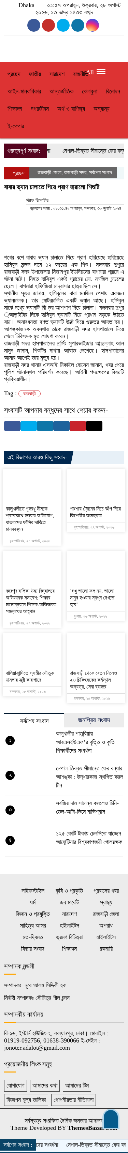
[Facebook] (12, 426)
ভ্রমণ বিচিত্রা (69, 937)
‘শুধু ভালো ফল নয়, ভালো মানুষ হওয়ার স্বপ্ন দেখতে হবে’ (92, 597)
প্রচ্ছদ (14, 74)
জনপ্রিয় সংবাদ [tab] (94, 720)
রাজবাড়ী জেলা (49, 172)
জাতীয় (35, 74)
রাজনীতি (80, 74)
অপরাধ (106, 925)
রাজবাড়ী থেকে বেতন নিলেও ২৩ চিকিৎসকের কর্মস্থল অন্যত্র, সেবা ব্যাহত (93, 680)
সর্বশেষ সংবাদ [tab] (34, 721)
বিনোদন (113, 91)
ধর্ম (32, 902)
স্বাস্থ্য (106, 902)
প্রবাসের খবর (106, 890)
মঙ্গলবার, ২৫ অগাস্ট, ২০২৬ (27, 691)
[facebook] (33, 25)
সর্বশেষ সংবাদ (100, 172)
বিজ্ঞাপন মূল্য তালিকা (26, 1099)
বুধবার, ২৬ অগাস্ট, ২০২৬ (90, 616)
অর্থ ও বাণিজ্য (71, 108)
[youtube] (48, 25)
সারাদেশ (57, 74)
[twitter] (77, 25)
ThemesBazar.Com (92, 1127)
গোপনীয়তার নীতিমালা (74, 1099)
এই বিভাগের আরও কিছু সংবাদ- (37, 457)
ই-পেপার (16, 126)
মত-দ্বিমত (33, 937)
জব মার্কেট (69, 902)
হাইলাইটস (69, 925)
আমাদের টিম (77, 1085)
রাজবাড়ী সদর (75, 172)
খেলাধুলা (89, 91)
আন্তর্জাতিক (61, 91)
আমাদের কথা (44, 1085)
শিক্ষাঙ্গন (15, 108)
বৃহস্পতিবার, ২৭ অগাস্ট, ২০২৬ (29, 540)
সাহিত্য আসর (33, 925)
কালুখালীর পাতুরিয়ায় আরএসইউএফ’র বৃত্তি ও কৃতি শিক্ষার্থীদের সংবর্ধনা (85, 742)
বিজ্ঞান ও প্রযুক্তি (33, 914)
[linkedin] (92, 25)
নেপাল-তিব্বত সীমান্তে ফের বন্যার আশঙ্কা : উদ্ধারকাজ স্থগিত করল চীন (89, 777)
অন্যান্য (102, 108)
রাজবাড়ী (29, 393)
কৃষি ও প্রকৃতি (69, 890)
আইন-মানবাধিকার (24, 91)
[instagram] (63, 25)
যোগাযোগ (15, 1085)
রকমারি (106, 948)
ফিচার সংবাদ (32, 948)
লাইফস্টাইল (33, 890)
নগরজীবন (40, 108)
